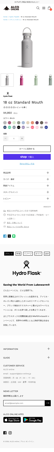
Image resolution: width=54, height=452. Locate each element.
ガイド (38, 254)
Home (5, 17)
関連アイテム (8, 186)
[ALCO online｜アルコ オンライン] (14, 8)
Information (10, 349)
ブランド (9, 254)
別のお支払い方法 (27, 164)
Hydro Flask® (14, 17)
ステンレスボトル (15, 20)
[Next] (44, 48)
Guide (6, 357)
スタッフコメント (10, 192)
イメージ (28, 254)
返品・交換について (14, 223)
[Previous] (9, 48)
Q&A (47, 254)
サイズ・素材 (8, 179)
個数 (5, 134)
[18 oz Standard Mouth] (7, 80)
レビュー (7, 198)
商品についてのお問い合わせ (18, 227)
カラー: (9, 118)
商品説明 (7, 173)
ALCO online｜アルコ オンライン (22, 441)
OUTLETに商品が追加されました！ (27, 2)
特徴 (18, 254)
